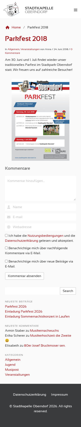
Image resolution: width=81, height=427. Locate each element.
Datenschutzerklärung (21, 241)
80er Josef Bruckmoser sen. (44, 345)
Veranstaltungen (30, 49)
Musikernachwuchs (44, 331)
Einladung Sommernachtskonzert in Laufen (37, 316)
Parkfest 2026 (16, 306)
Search (68, 291)
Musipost (12, 370)
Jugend (10, 365)
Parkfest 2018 (26, 38)
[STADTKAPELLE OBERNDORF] (2, 10)
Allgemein (14, 49)
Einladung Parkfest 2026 (23, 311)
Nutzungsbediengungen (45, 236)
